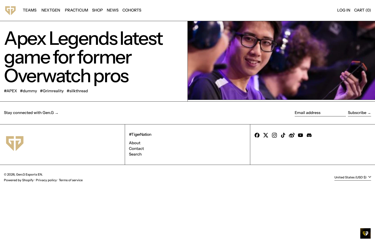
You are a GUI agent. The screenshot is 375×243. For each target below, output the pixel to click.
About (134, 143)
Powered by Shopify (19, 180)
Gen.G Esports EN (29, 174)
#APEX (10, 91)
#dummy (28, 91)
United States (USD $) (350, 177)
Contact (136, 148)
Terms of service (71, 180)
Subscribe (357, 112)
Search (135, 154)
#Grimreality (52, 91)
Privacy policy (46, 180)
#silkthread (77, 91)
